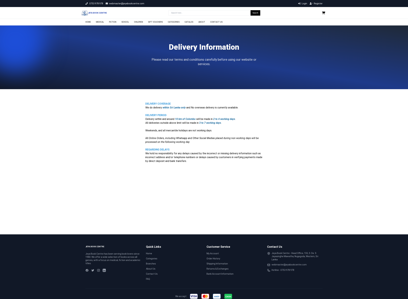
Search (255, 13)
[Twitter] (92, 270)
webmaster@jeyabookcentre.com (126, 3)
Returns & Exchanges (218, 268)
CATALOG (189, 22)
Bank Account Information (220, 274)
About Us (150, 268)
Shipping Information (217, 263)
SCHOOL (125, 22)
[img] (193, 296)
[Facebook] (87, 270)
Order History (213, 258)
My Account (213, 253)
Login (304, 3)
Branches (151, 263)
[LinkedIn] (104, 270)
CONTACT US (216, 22)
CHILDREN (138, 22)
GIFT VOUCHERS (155, 22)
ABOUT (201, 22)
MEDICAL (100, 22)
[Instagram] (98, 270)
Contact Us (152, 274)
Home (149, 253)
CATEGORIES (173, 22)
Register (318, 3)
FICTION (112, 22)
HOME (88, 22)
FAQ (148, 279)
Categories (151, 258)
